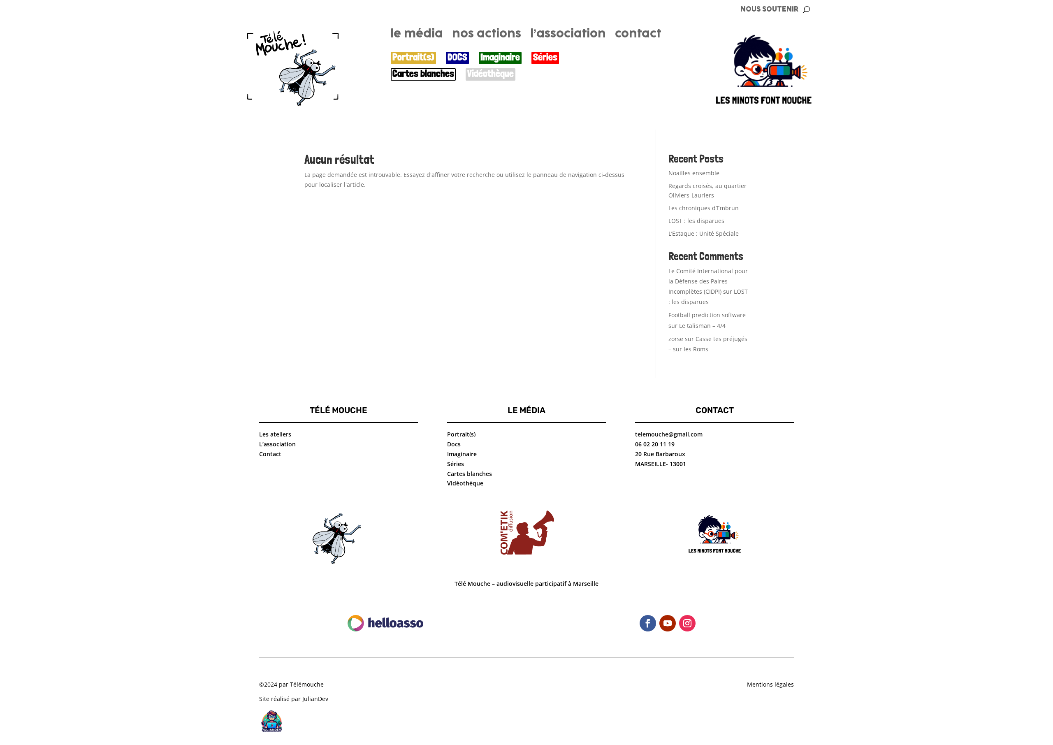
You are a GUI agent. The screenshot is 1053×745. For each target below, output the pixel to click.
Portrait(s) (413, 57)
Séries (545, 57)
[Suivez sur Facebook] (648, 623)
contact (638, 35)
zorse (675, 339)
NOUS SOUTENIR (769, 10)
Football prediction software (707, 315)
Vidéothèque (490, 73)
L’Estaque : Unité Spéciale (703, 233)
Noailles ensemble (693, 173)
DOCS (457, 57)
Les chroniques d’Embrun (703, 208)
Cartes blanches (423, 73)
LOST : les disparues (696, 221)
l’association (568, 35)
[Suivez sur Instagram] (687, 623)
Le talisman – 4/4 (702, 326)
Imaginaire (500, 57)
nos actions (486, 35)
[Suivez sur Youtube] (667, 623)
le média (416, 35)
